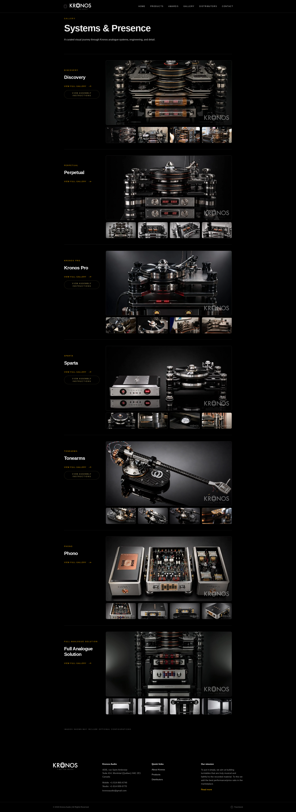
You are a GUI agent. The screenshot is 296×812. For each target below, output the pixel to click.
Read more (206, 789)
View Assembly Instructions (81, 94)
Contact (227, 6)
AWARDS (173, 6)
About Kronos (158, 769)
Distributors (208, 6)
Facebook (237, 807)
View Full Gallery (78, 86)
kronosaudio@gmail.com (114, 790)
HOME (141, 6)
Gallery (188, 6)
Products (156, 6)
